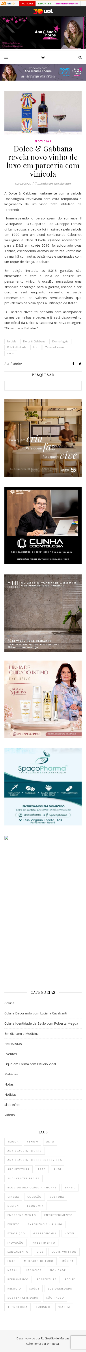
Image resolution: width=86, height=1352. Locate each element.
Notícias (43, 141)
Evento (13, 1224)
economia (35, 1205)
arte (42, 1169)
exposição (16, 1233)
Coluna (9, 1003)
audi (57, 1169)
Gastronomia (44, 1233)
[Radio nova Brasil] (43, 79)
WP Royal (53, 1344)
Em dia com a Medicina (21, 1033)
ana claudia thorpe (24, 1150)
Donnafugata (60, 341)
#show (32, 1141)
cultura (57, 1196)
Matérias (11, 1074)
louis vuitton (64, 1251)
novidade (58, 1270)
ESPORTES (44, 3)
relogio (14, 1288)
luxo (36, 347)
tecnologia (17, 1307)
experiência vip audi (45, 1224)
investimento (43, 1242)
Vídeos (9, 1114)
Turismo (43, 1307)
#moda (13, 1141)
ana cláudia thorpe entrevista (34, 1159)
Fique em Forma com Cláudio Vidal (30, 1064)
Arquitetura (18, 1169)
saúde (34, 1288)
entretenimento (58, 1215)
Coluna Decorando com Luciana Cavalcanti (35, 1013)
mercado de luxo (39, 1261)
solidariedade (60, 1288)
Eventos (10, 1054)
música (68, 1261)
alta (50, 1141)
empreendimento (21, 1215)
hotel (70, 1233)
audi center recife (23, 1178)
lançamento (18, 1251)
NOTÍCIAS (27, 3)
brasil (70, 1187)
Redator (16, 363)
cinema (13, 1196)
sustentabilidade (22, 1297)
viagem (64, 1307)
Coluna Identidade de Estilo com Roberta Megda (41, 1023)
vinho (10, 353)
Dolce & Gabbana (34, 341)
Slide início (12, 1104)
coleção (34, 1196)
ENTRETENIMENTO (67, 3)
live (40, 1251)
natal (12, 1270)
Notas (9, 1084)
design (13, 1205)
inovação (15, 1242)
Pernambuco (18, 1279)
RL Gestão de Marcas (55, 1338)
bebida (11, 341)
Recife (70, 1279)
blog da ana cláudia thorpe (31, 1187)
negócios (34, 1270)
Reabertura (47, 1279)
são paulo (55, 1297)
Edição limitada (16, 347)
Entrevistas (13, 1043)
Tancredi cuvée (54, 347)
